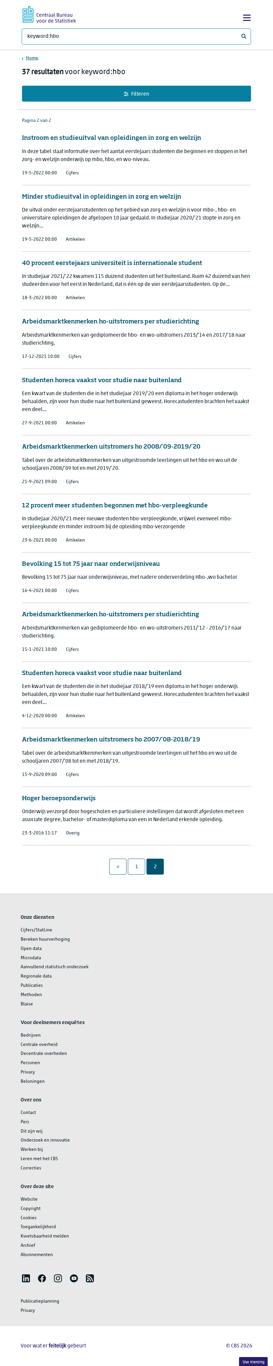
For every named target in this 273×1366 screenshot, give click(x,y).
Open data (31, 949)
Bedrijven (31, 1035)
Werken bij (32, 1150)
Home (32, 58)
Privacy (28, 1072)
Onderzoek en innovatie (45, 1140)
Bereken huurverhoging (45, 939)
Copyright (31, 1209)
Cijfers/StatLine (36, 930)
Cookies (29, 1218)
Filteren (140, 94)
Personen (30, 1063)
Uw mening (253, 1362)
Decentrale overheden (44, 1054)
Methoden (31, 995)
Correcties (31, 1168)
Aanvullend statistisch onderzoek (55, 967)
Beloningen (33, 1081)
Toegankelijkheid (38, 1227)
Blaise (27, 1004)
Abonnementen (37, 1255)
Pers (25, 1122)
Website (29, 1199)
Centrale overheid (39, 1045)
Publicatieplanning (40, 1301)
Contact (28, 1113)
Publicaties (32, 985)
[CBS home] (49, 13)
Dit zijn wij (32, 1131)
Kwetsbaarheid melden (45, 1236)
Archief (28, 1245)
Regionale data (36, 976)
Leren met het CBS (39, 1159)
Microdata (31, 958)
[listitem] (26, 1278)
